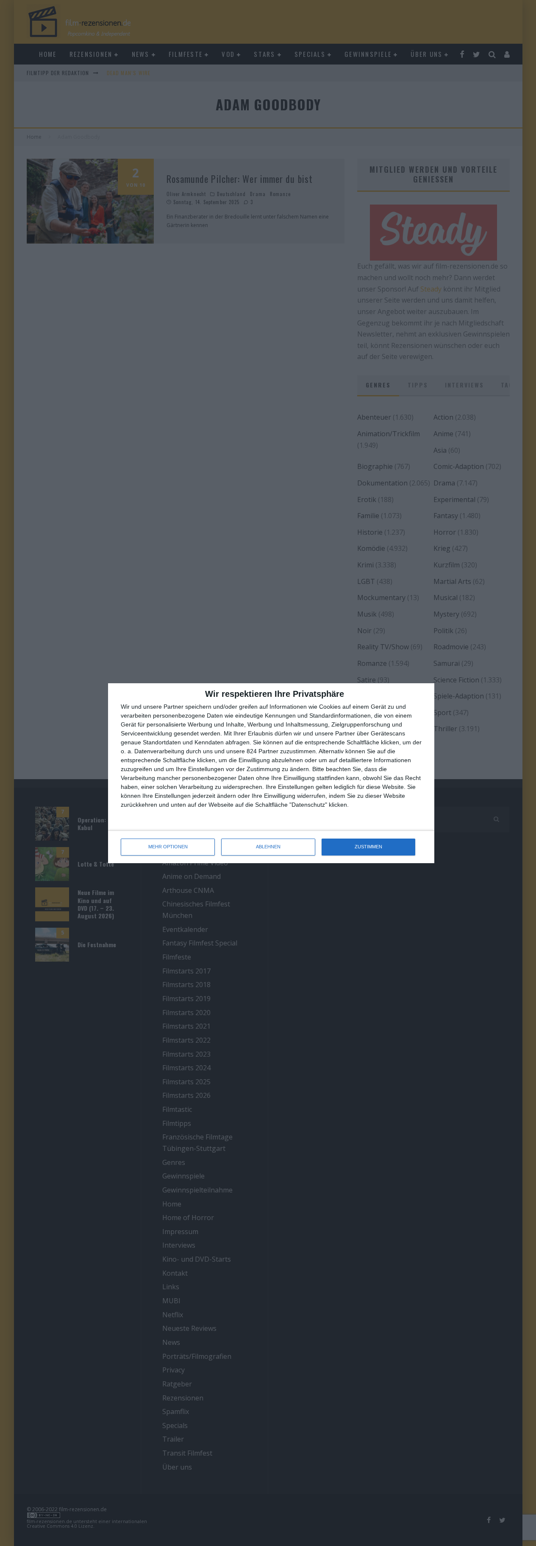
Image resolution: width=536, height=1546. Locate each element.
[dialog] (271, 773)
